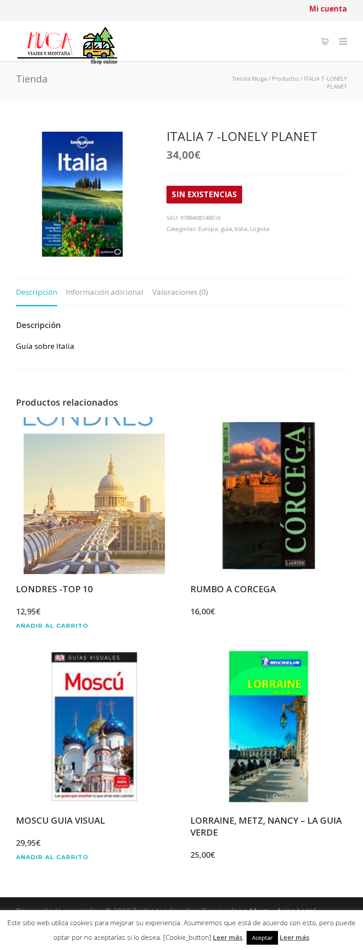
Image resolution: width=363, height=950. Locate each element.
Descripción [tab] (36, 292)
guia (226, 229)
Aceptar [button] (262, 938)
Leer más (228, 937)
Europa (208, 229)
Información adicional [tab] (104, 292)
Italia (241, 229)
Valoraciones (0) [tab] (180, 292)
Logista (259, 229)
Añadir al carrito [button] (52, 626)
